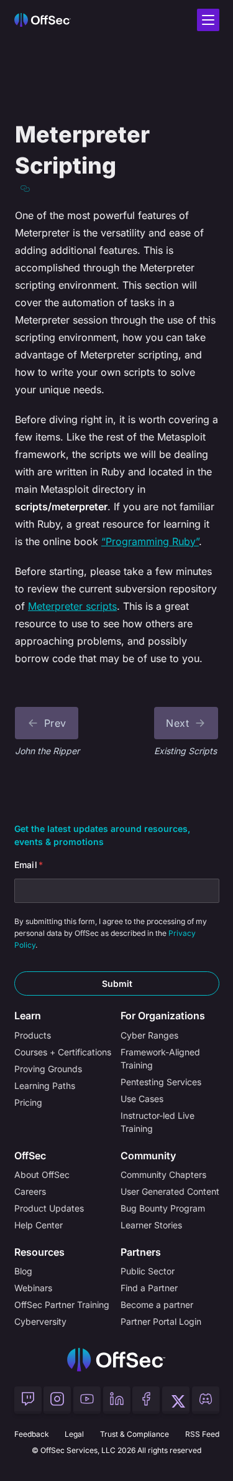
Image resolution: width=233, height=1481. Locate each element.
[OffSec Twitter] (176, 1400)
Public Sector (148, 1271)
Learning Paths (44, 1085)
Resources (39, 1252)
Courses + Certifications (62, 1052)
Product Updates (49, 1208)
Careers (30, 1191)
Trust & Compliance (134, 1434)
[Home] (116, 1359)
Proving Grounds (48, 1068)
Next (177, 723)
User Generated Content (170, 1191)
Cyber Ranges (149, 1035)
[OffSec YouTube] (87, 1400)
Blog (23, 1271)
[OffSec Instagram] (57, 1400)
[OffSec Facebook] (146, 1400)
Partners (141, 1252)
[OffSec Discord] (205, 1400)
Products (32, 1035)
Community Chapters (163, 1174)
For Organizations (163, 1015)
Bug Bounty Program (163, 1208)
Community (148, 1155)
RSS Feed (202, 1434)
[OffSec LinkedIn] (116, 1400)
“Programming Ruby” (150, 541)
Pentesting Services (161, 1082)
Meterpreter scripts (72, 606)
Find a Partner (149, 1287)
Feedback (31, 1434)
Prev (55, 723)
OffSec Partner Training (61, 1304)
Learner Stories (151, 1225)
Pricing (28, 1102)
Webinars (33, 1287)
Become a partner (157, 1304)
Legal (74, 1434)
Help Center (38, 1225)
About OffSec (42, 1174)
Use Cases (142, 1098)
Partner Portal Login (161, 1321)
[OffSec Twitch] (28, 1400)
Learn (27, 1015)
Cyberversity (40, 1321)
